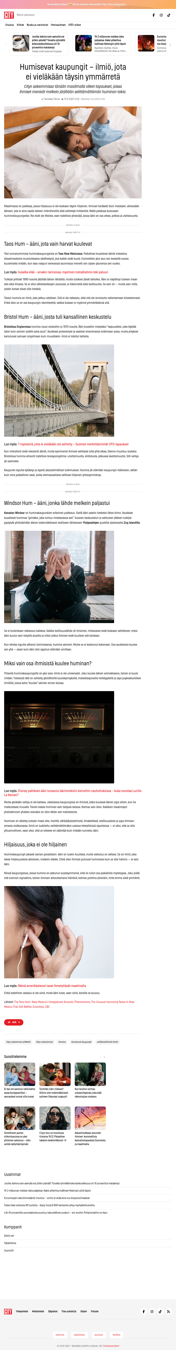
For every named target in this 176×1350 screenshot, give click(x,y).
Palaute (94, 1311)
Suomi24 (9, 1250)
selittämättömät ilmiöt (107, 1042)
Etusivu (10, 25)
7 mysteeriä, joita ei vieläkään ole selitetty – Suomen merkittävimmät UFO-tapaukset (73, 444)
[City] (8, 1311)
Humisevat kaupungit (81, 1042)
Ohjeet (83, 1311)
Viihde (20, 25)
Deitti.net (9, 1235)
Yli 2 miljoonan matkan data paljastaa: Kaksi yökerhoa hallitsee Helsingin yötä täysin (47, 1190)
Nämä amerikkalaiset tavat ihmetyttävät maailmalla (52, 986)
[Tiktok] (169, 15)
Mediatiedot (38, 1311)
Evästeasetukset (111, 1346)
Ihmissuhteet (58, 25)
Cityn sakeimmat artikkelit (18, 1042)
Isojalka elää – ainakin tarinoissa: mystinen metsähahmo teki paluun (63, 272)
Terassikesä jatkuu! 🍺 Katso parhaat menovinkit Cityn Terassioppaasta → (88, 4)
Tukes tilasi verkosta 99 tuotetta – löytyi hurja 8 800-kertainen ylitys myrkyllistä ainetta (49, 1205)
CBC (47, 1006)
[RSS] (168, 1311)
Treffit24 (116, 1335)
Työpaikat (52, 1311)
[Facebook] (154, 15)
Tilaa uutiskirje (69, 1311)
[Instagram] (161, 15)
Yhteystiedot (22, 1311)
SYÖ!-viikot (74, 25)
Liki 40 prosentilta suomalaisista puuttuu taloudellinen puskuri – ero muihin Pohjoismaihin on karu (55, 1212)
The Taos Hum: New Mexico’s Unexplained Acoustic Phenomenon (52, 1002)
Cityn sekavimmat (44, 1042)
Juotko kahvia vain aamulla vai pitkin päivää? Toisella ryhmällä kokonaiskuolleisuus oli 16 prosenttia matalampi (62, 1183)
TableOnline (10, 1243)
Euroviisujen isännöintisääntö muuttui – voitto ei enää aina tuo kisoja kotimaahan (47, 1198)
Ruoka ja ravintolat (37, 25)
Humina (62, 1042)
